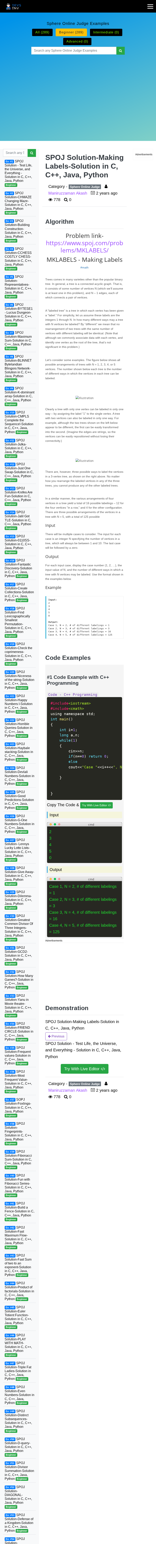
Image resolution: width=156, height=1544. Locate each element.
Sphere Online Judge (85, 186)
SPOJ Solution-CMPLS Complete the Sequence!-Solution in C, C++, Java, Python (19, 422)
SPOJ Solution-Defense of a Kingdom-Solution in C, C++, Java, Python (19, 1522)
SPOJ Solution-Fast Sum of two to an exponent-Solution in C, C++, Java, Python (18, 1265)
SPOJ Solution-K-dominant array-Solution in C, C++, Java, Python (19, 396)
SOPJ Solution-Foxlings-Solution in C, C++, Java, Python (18, 1107)
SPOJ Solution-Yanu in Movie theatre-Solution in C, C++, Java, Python (18, 1005)
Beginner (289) (71, 32)
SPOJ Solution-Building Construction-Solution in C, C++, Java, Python (18, 230)
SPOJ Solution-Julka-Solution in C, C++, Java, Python (18, 448)
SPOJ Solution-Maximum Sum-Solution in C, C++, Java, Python (18, 340)
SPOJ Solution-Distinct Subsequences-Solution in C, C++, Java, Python (18, 1420)
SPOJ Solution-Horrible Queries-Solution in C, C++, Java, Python (18, 727)
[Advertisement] (78, 92)
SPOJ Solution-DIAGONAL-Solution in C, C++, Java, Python (18, 1496)
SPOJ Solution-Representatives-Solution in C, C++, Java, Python (18, 286)
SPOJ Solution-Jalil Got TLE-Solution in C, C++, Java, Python (18, 520)
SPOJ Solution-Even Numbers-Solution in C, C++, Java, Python (19, 1395)
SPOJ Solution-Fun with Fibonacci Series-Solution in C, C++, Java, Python (18, 1185)
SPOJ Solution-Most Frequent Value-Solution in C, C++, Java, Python (18, 1081)
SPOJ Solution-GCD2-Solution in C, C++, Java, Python (18, 955)
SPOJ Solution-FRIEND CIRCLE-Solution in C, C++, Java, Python (19, 1031)
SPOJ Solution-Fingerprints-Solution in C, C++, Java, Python (18, 1133)
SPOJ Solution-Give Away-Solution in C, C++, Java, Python (19, 875)
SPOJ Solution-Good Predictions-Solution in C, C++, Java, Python (19, 799)
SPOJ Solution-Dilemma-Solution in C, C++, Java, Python (18, 899)
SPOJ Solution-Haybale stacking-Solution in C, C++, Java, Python (19, 751)
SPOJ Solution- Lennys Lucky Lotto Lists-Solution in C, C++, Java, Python (18, 849)
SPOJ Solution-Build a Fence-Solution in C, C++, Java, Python (19, 1211)
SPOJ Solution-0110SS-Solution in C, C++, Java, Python (18, 544)
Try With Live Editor (95, 805)
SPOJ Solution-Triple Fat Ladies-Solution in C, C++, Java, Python (18, 1371)
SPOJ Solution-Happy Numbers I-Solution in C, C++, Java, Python (18, 703)
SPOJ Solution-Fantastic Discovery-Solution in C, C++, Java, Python (18, 568)
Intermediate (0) (106, 32)
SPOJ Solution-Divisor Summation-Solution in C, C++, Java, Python (19, 1470)
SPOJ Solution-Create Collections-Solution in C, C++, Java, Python (19, 592)
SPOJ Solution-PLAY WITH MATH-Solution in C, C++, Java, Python (18, 1345)
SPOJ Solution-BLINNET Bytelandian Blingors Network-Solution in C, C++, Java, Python (18, 368)
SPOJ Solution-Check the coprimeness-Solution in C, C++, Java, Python (18, 653)
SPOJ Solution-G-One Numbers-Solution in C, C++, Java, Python (19, 824)
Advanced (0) (77, 41)
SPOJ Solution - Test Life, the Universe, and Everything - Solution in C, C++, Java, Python (18, 173)
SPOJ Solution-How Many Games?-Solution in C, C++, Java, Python (19, 979)
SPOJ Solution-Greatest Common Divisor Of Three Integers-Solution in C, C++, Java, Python (19, 927)
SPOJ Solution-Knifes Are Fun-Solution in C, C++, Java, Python (18, 496)
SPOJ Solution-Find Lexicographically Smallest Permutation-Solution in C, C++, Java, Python (18, 622)
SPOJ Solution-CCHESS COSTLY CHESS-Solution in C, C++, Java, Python (18, 258)
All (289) (42, 32)
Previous (57, 1036)
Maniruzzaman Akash (68, 193)
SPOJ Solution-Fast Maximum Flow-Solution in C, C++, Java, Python (18, 1237)
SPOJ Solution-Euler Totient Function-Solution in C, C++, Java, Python (18, 1317)
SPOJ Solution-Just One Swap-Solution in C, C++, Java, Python (19, 472)
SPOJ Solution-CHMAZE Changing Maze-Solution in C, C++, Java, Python (18, 202)
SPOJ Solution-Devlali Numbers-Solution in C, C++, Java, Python (19, 775)
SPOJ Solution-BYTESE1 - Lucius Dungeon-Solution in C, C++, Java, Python (19, 314)
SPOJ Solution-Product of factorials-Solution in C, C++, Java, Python (19, 1291)
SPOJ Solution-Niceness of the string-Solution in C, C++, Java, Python (19, 679)
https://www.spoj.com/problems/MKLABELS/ (84, 246)
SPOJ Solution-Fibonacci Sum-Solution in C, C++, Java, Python (18, 1159)
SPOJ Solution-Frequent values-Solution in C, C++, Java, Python (18, 1055)
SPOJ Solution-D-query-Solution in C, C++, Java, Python (18, 1447)
